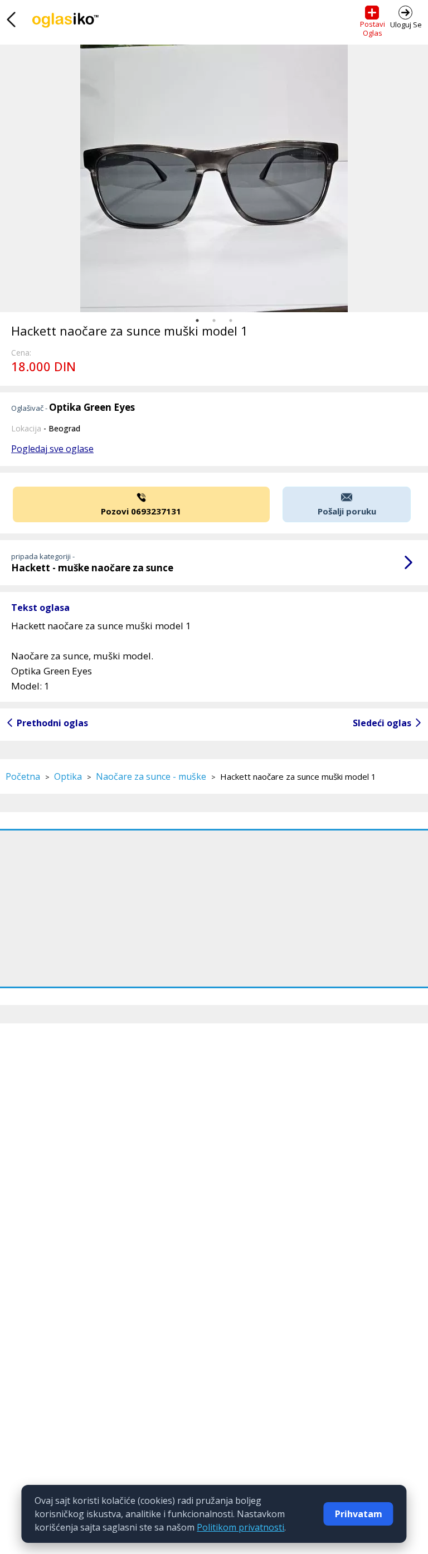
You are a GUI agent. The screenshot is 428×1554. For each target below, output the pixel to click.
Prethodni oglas (52, 723)
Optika (68, 776)
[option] (214, 178)
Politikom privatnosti (240, 1527)
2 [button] (214, 320)
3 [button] (230, 320)
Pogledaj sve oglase (52, 449)
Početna (23, 776)
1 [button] (197, 320)
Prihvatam (358, 1514)
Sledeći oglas (382, 723)
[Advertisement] (214, 909)
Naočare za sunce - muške (151, 776)
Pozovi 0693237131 (141, 511)
